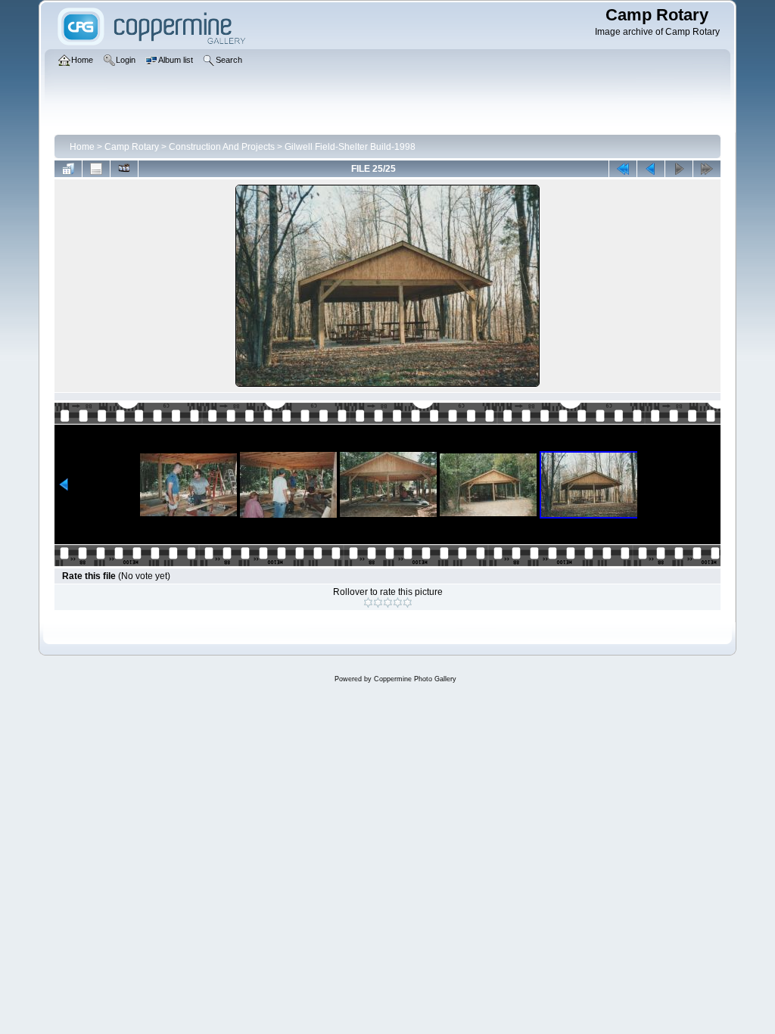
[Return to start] (622, 168)
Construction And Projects (222, 147)
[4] (398, 602)
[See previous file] (651, 168)
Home (82, 147)
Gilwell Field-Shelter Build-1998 (350, 147)
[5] (407, 602)
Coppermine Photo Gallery (415, 679)
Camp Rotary (131, 147)
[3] (388, 602)
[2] (378, 602)
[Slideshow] (124, 168)
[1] (368, 602)
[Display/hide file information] (96, 168)
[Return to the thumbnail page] (68, 168)
